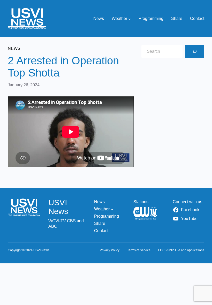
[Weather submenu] (129, 18)
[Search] (194, 51)
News (14, 48)
